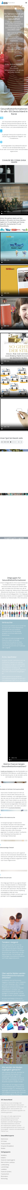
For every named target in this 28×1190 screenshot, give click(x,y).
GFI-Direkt (4, 1141)
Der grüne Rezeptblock (7, 1146)
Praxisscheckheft (5, 1144)
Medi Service (4, 1139)
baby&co (3, 1157)
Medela (3, 1148)
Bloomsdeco (4, 1176)
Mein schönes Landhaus (8, 1162)
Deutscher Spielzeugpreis (8, 1160)
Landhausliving (5, 1165)
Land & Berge (5, 1167)
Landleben (4, 1169)
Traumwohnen (5, 1174)
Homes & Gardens (6, 1171)
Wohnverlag (4, 1178)
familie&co (4, 1155)
